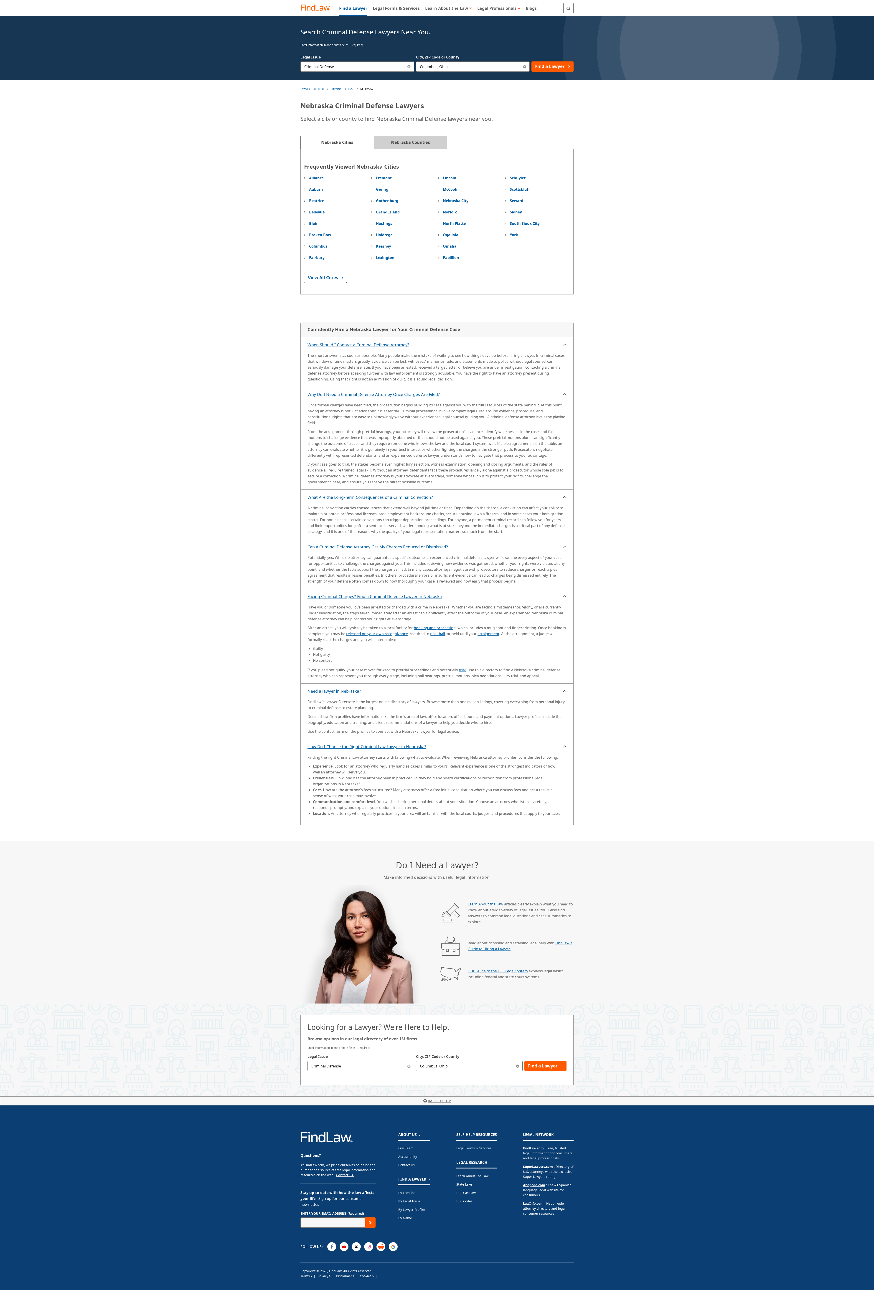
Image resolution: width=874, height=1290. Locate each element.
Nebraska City (455, 200)
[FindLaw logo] (317, 8)
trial (462, 669)
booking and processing (435, 627)
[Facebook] (331, 1246)
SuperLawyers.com (538, 1166)
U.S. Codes (464, 1201)
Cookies (366, 1276)
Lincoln (449, 177)
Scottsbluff (520, 189)
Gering (382, 189)
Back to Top (439, 1101)
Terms (305, 1276)
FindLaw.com (533, 1148)
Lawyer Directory (312, 89)
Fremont (384, 177)
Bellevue (317, 212)
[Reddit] (380, 1246)
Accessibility (407, 1156)
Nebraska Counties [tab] (410, 142)
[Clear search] (409, 1066)
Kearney (383, 246)
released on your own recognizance (377, 633)
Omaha (450, 246)
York (514, 234)
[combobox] (357, 66)
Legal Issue (310, 57)
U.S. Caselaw (466, 1193)
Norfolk (450, 212)
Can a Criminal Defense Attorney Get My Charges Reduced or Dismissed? (377, 547)
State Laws (464, 1184)
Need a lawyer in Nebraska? (334, 691)
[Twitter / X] (356, 1246)
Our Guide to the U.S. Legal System (498, 970)
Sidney (516, 212)
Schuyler (518, 177)
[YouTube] (344, 1246)
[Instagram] (368, 1246)
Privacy (323, 1276)
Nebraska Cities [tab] (337, 142)
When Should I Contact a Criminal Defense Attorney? (358, 344)
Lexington (385, 257)
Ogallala (450, 234)
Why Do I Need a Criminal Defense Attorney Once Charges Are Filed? (373, 394)
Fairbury (317, 257)
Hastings (384, 223)
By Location (407, 1193)
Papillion (451, 257)
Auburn (316, 189)
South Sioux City (525, 223)
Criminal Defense (342, 89)
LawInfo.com (533, 1203)
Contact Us (406, 1165)
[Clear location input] (524, 66)
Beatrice (316, 200)
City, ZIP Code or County (437, 57)
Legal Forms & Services (473, 1148)
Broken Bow (320, 234)
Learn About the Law (485, 904)
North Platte (454, 223)
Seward (516, 200)
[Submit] (370, 1222)
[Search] (568, 8)
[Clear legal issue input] (409, 66)
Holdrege (384, 234)
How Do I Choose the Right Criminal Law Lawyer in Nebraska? (366, 746)
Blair (313, 223)
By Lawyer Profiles (412, 1209)
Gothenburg (387, 200)
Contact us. (345, 1175)
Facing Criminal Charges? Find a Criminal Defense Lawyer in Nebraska (374, 596)
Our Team (405, 1148)
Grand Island (388, 212)
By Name (405, 1218)
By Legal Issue (409, 1201)
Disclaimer (344, 1276)
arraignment (488, 633)
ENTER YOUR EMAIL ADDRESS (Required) (332, 1213)
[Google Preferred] (393, 1246)
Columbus (318, 246)
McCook (450, 189)
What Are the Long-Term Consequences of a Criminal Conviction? (370, 497)
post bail (437, 633)
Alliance (316, 177)
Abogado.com (534, 1185)
